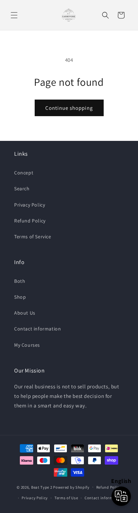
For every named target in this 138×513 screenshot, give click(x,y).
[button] (14, 15)
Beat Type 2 (41, 486)
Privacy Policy (29, 205)
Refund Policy (30, 220)
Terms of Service (32, 236)
